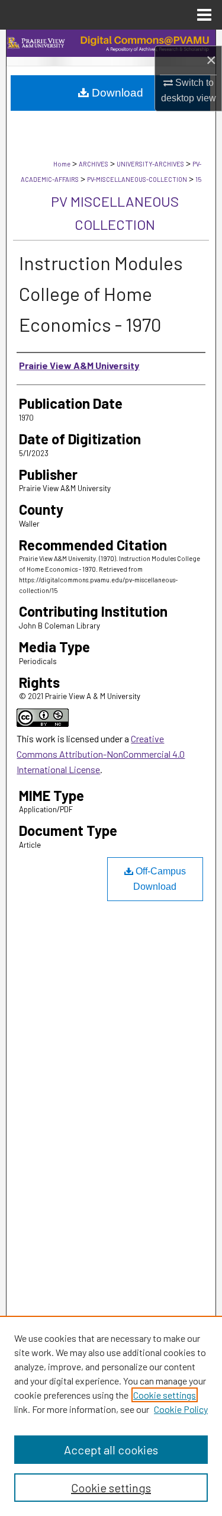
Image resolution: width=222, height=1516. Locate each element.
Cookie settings (164, 1394)
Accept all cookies (111, 1450)
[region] (111, 1416)
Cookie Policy (181, 1409)
